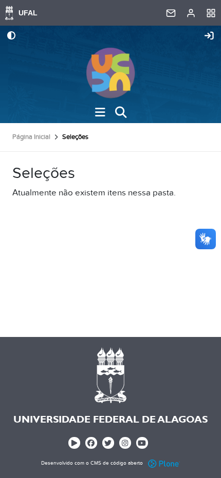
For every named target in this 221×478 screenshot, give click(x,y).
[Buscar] (120, 112)
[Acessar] (209, 36)
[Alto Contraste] (11, 36)
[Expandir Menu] (100, 112)
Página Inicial (31, 137)
